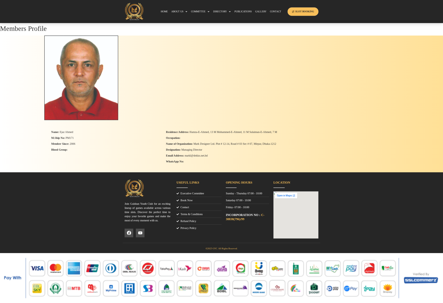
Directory (220, 11)
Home (164, 11)
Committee (198, 11)
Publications (243, 11)
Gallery (260, 11)
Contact (275, 11)
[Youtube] (140, 233)
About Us (177, 11)
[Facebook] (129, 233)
